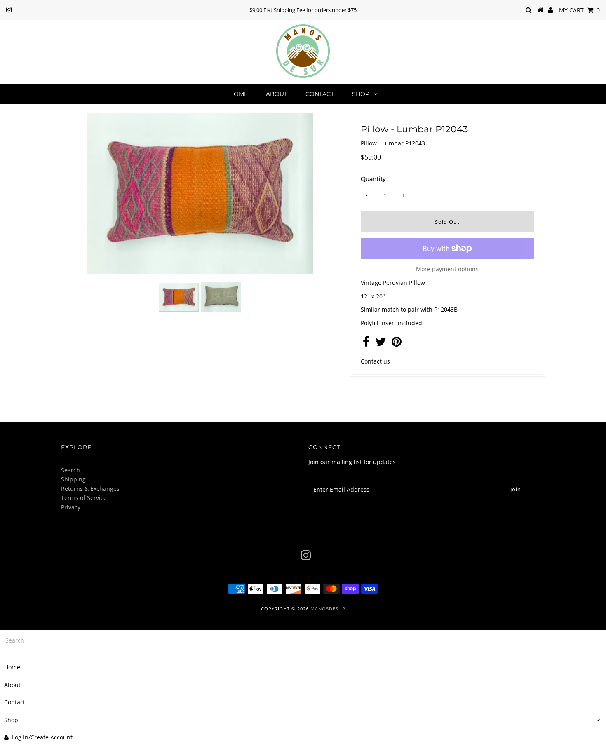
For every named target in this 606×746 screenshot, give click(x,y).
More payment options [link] (447, 269)
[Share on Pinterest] (397, 343)
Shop (360, 94)
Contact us (375, 361)
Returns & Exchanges (90, 489)
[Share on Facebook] (366, 343)
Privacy (70, 507)
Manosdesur (327, 608)
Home (238, 94)
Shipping (73, 479)
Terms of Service (84, 498)
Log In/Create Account (42, 737)
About (276, 94)
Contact (319, 94)
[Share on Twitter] (380, 343)
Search (70, 470)
